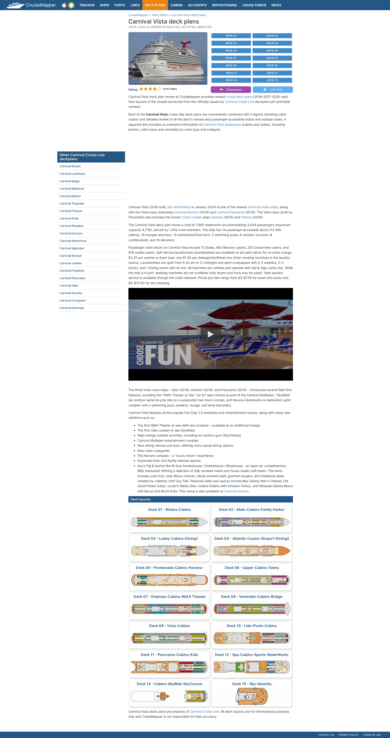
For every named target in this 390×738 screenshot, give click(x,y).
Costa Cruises (192, 217)
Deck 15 (272, 80)
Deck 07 (231, 58)
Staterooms (233, 89)
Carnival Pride (69, 218)
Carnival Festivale (72, 308)
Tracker (87, 5)
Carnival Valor (69, 285)
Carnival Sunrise (71, 293)
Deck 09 (231, 65)
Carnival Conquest (73, 300)
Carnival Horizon (186, 212)
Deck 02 (272, 35)
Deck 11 (231, 73)
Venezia (217, 217)
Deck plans (155, 5)
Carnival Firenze (71, 211)
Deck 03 (231, 43)
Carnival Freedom (72, 270)
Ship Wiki (275, 89)
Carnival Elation (70, 196)
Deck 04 (272, 43)
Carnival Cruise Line (239, 102)
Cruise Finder (254, 5)
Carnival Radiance (72, 188)
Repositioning (224, 5)
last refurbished (178, 207)
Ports (120, 5)
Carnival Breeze (71, 255)
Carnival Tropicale (72, 203)
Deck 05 (231, 50)
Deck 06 (272, 50)
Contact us (326, 734)
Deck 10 (272, 65)
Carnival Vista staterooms (222, 124)
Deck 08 (272, 58)
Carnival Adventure (73, 241)
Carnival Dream (70, 166)
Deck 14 (231, 80)
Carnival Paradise (72, 226)
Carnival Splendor (72, 248)
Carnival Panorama (230, 212)
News (276, 5)
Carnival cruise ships (263, 207)
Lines (135, 5)
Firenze (246, 217)
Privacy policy (348, 734)
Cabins (177, 5)
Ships (104, 5)
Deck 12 (272, 73)
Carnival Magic (70, 181)
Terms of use (372, 734)
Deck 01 (231, 35)
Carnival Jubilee (71, 263)
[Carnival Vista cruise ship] (167, 58)
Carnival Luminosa (72, 173)
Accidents (197, 5)
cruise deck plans (239, 97)
